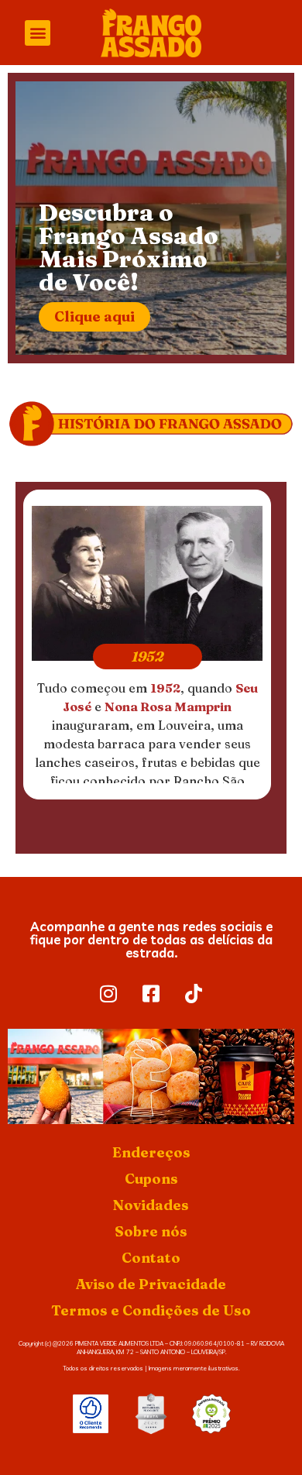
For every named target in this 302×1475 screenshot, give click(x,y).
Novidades (151, 1205)
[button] (37, 33)
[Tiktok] (193, 994)
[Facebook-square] (151, 994)
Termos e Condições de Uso (151, 1310)
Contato (151, 1258)
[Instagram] (108, 994)
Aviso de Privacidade (151, 1284)
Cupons (151, 1179)
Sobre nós (151, 1231)
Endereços (151, 1152)
